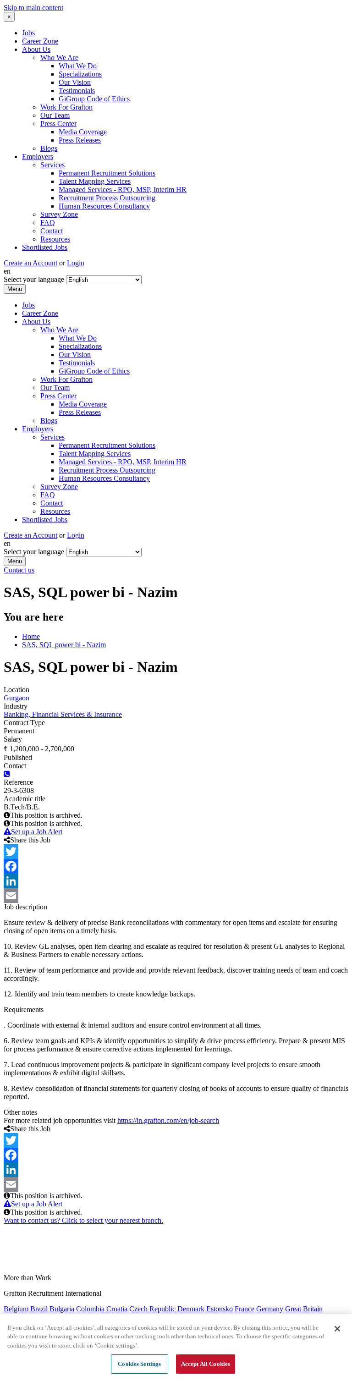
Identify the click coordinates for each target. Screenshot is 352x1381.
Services (52, 165)
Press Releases (80, 140)
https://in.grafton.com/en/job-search (168, 1120)
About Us (36, 49)
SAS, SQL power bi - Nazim (64, 645)
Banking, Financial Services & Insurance (63, 714)
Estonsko (219, 1309)
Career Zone (40, 41)
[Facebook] (176, 866)
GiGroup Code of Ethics (94, 99)
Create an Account (30, 263)
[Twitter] (176, 851)
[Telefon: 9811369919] (7, 774)
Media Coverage (83, 132)
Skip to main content (33, 7)
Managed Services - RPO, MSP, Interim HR (123, 189)
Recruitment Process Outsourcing (107, 198)
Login (75, 263)
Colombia (90, 1309)
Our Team (55, 115)
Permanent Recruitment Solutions (107, 173)
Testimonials (77, 90)
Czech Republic (152, 1309)
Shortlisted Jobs (44, 247)
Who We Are (59, 57)
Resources (55, 239)
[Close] (337, 1329)
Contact (51, 231)
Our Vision (75, 82)
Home (31, 636)
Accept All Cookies (205, 1363)
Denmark (190, 1309)
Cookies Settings (139, 1363)
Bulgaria (62, 1309)
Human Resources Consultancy (104, 206)
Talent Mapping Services (95, 181)
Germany (269, 1309)
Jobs (28, 33)
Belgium (16, 1309)
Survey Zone (59, 214)
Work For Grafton (66, 107)
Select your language (34, 279)
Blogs (48, 148)
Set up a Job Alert (36, 832)
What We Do (78, 66)
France (244, 1309)
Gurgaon (16, 698)
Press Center (58, 123)
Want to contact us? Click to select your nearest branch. (83, 1220)
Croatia (116, 1309)
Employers (37, 156)
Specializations (80, 74)
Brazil (39, 1309)
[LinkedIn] (176, 881)
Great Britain (304, 1309)
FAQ (47, 222)
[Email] (176, 895)
